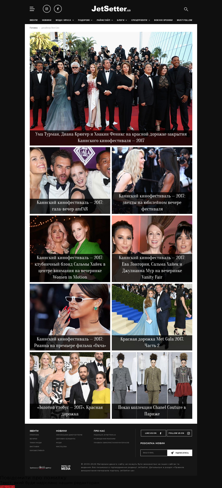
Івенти (34, 431)
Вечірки (33, 439)
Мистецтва (61, 446)
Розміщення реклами (104, 439)
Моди (59, 443)
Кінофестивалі (37, 450)
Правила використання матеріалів (111, 443)
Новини (61, 431)
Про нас (99, 431)
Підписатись (182, 453)
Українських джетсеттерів (69, 435)
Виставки (34, 446)
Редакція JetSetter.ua (105, 435)
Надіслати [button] (7, 486)
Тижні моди (36, 443)
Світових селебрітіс (65, 439)
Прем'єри (34, 435)
